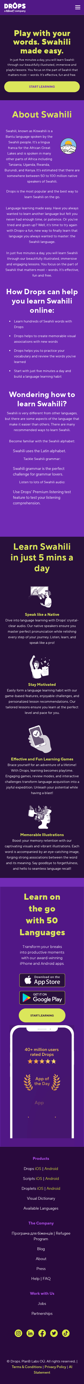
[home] (15, 7)
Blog (41, 1248)
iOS (38, 1168)
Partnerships (42, 1313)
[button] (77, 7)
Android (51, 1168)
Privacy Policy (55, 1367)
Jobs (42, 1303)
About (41, 1258)
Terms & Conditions (27, 1367)
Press (41, 1268)
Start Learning (42, 1015)
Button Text (42, 980)
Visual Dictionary (41, 1198)
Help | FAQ (41, 1278)
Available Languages (40, 1208)
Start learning (42, 86)
